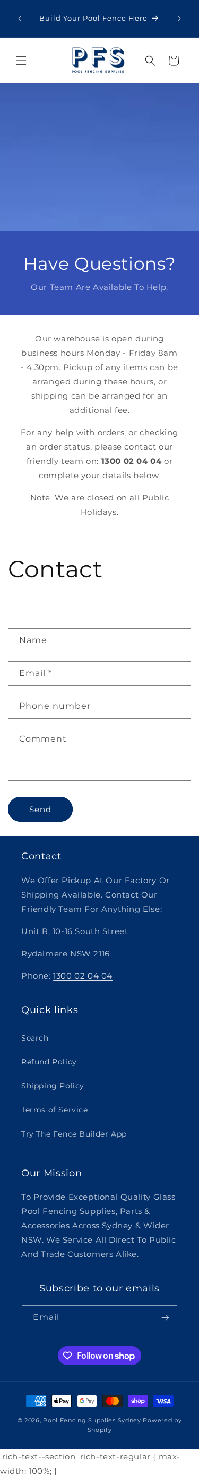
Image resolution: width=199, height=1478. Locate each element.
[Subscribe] (165, 1317)
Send (40, 809)
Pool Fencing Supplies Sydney (92, 1420)
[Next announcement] (179, 18)
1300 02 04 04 (83, 976)
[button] (21, 60)
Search (35, 1038)
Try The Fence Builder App (74, 1134)
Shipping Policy (52, 1085)
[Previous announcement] (19, 18)
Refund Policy (49, 1062)
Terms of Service (54, 1109)
